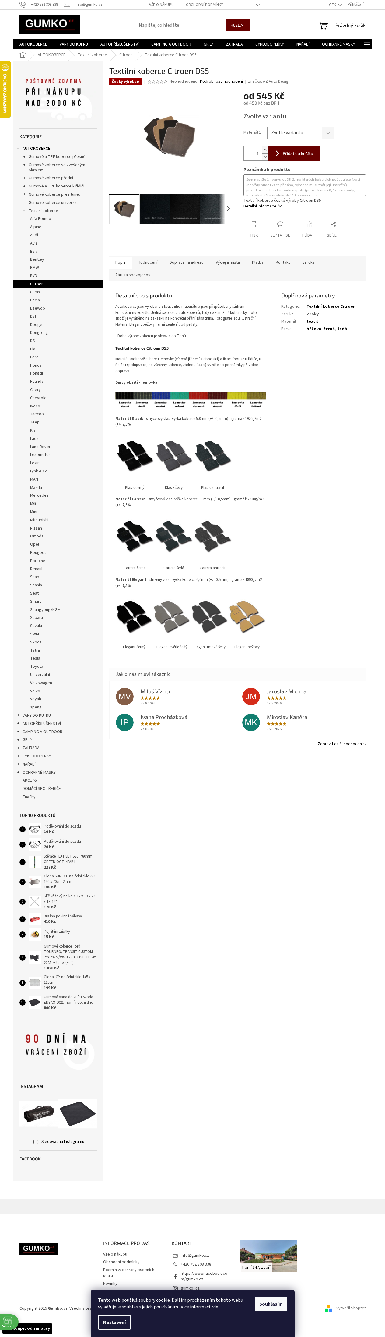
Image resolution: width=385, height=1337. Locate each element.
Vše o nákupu (161, 5)
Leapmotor (40, 455)
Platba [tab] (258, 262)
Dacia (35, 300)
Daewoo (37, 308)
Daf (33, 317)
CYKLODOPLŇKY (37, 756)
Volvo (35, 691)
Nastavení (114, 1322)
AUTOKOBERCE (36, 149)
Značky (29, 797)
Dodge (36, 325)
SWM (34, 634)
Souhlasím (271, 1304)
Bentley (37, 259)
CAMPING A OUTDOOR (42, 732)
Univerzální (40, 675)
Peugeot (38, 553)
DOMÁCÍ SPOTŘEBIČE (42, 789)
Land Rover (40, 447)
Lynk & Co (38, 471)
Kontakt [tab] (283, 262)
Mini (33, 512)
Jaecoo (37, 414)
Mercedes (39, 495)
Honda (36, 365)
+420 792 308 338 (196, 1264)
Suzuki (36, 626)
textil (312, 321)
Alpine (35, 227)
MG (33, 504)
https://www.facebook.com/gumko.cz (204, 1276)
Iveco (35, 406)
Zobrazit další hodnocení (340, 744)
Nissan (36, 528)
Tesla (35, 658)
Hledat (237, 25)
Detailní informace (259, 206)
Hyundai (37, 382)
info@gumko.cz (195, 1256)
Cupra (35, 292)
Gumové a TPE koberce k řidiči (56, 186)
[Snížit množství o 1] (265, 156)
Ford (34, 357)
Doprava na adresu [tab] (187, 262)
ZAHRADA (31, 748)
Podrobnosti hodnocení (221, 81)
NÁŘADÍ (29, 764)
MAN (34, 479)
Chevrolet (39, 398)
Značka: (269, 81)
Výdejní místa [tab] (228, 262)
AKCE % (30, 780)
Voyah (35, 699)
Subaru (36, 618)
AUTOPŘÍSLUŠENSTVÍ (42, 724)
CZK (333, 5)
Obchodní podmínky (204, 5)
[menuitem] (33, 44)
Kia (33, 430)
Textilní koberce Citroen (330, 306)
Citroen (37, 284)
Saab (34, 577)
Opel (34, 544)
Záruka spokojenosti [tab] (134, 275)
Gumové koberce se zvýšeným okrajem (57, 167)
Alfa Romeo (40, 219)
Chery (35, 390)
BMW (34, 268)
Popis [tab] (120, 262)
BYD (33, 276)
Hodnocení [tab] (147, 262)
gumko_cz (190, 1288)
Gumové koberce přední (51, 178)
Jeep (35, 422)
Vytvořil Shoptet (351, 1308)
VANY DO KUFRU (37, 715)
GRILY (27, 740)
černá (329, 329)
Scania (36, 585)
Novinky (110, 1283)
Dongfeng (39, 333)
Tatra (35, 650)
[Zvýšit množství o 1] (265, 149)
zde (214, 1307)
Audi (34, 235)
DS (32, 341)
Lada (34, 439)
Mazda (36, 488)
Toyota (36, 666)
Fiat (33, 349)
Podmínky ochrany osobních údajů (128, 1273)
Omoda (37, 536)
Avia (34, 243)
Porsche (37, 561)
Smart (35, 601)
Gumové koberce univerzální (55, 203)
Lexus (35, 463)
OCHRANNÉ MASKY (39, 773)
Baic (34, 252)
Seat (34, 593)
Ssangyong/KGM (45, 610)
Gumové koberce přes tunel (54, 194)
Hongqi (36, 373)
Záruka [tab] (308, 262)
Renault (37, 569)
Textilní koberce (43, 211)
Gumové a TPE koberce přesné (57, 157)
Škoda (36, 642)
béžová (313, 329)
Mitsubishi (39, 520)
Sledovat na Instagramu (62, 1142)
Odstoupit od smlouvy (27, 1328)
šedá (342, 329)
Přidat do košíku (298, 153)
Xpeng (36, 707)
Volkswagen (41, 683)
